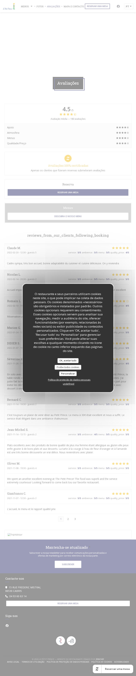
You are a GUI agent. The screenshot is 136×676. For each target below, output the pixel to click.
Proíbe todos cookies (68, 367)
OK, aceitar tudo (67, 360)
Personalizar (68, 373)
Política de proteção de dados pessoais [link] (69, 379)
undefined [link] (68, 383)
